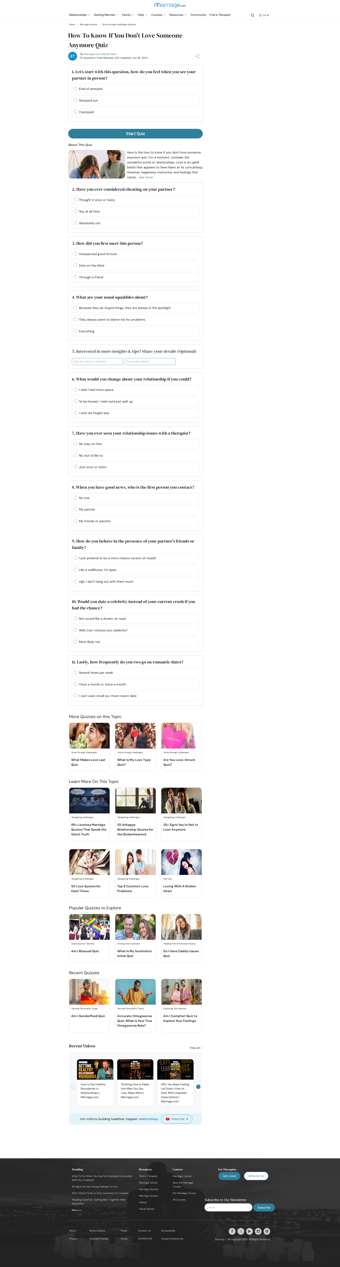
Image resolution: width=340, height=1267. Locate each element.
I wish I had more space (96, 390)
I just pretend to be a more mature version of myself (117, 558)
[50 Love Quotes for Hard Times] (89, 862)
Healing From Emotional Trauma (180, 943)
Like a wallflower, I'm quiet (98, 570)
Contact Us (144, 1230)
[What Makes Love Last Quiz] (89, 736)
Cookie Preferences (172, 1238)
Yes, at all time (89, 211)
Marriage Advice (148, 1182)
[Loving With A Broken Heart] (181, 862)
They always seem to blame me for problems (112, 319)
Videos (143, 1202)
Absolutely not (89, 223)
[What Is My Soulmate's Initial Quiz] (135, 927)
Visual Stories (146, 1208)
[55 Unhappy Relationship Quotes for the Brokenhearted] (135, 801)
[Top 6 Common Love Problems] (135, 862)
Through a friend (91, 277)
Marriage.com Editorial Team (100, 54)
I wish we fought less (94, 413)
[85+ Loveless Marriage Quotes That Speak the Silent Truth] (89, 801)
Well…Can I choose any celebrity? (103, 630)
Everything (86, 331)
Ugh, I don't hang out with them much (106, 581)
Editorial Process (98, 1238)
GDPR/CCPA (145, 1238)
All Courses (179, 1199)
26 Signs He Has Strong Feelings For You (95, 1186)
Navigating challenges (83, 817)
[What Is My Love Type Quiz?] (135, 736)
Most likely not (89, 642)
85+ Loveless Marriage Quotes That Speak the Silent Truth (89, 829)
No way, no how (90, 444)
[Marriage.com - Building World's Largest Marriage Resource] (170, 7)
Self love (168, 878)
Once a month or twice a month (102, 684)
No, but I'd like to (91, 455)
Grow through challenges (84, 752)
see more (146, 177)
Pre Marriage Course (184, 1193)
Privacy (73, 1238)
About (72, 1230)
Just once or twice (92, 467)
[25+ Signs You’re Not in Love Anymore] (181, 801)
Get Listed (229, 1176)
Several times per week (96, 673)
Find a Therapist (148, 1176)
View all (195, 1048)
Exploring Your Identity (83, 943)
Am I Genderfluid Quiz (88, 1016)
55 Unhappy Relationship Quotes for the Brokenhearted (135, 829)
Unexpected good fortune (98, 254)
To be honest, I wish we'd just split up (106, 401)
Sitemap (219, 1239)
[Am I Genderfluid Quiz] (89, 992)
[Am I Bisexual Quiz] (89, 927)
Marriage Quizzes (148, 1189)
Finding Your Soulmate (129, 943)
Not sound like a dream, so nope (102, 618)
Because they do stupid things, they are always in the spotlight (125, 308)
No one (84, 498)
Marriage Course (182, 1176)
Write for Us (256, 1176)
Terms (123, 1238)
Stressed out (88, 100)
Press (124, 1230)
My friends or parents (95, 521)
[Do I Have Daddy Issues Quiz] (181, 927)
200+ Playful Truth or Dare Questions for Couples (100, 1193)
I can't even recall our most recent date (108, 696)
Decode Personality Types (85, 1008)
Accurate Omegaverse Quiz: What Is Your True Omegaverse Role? (134, 1021)
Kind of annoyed (91, 89)
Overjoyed (86, 112)
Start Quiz (135, 133)
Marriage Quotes (148, 1195)
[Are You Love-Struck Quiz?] (181, 736)
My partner (87, 509)
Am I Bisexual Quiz (85, 951)
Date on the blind (91, 265)
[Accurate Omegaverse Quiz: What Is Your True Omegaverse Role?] (135, 992)
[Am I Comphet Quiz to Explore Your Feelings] (181, 992)
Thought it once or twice (97, 200)
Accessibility (168, 1230)
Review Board (97, 1230)
